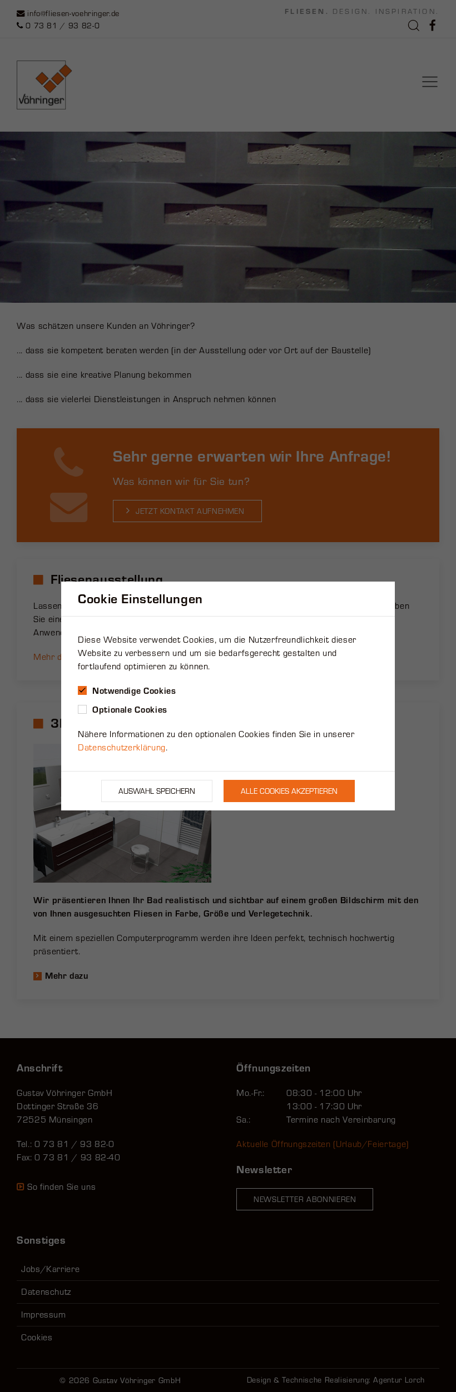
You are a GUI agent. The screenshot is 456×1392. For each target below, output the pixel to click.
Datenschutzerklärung (122, 747)
